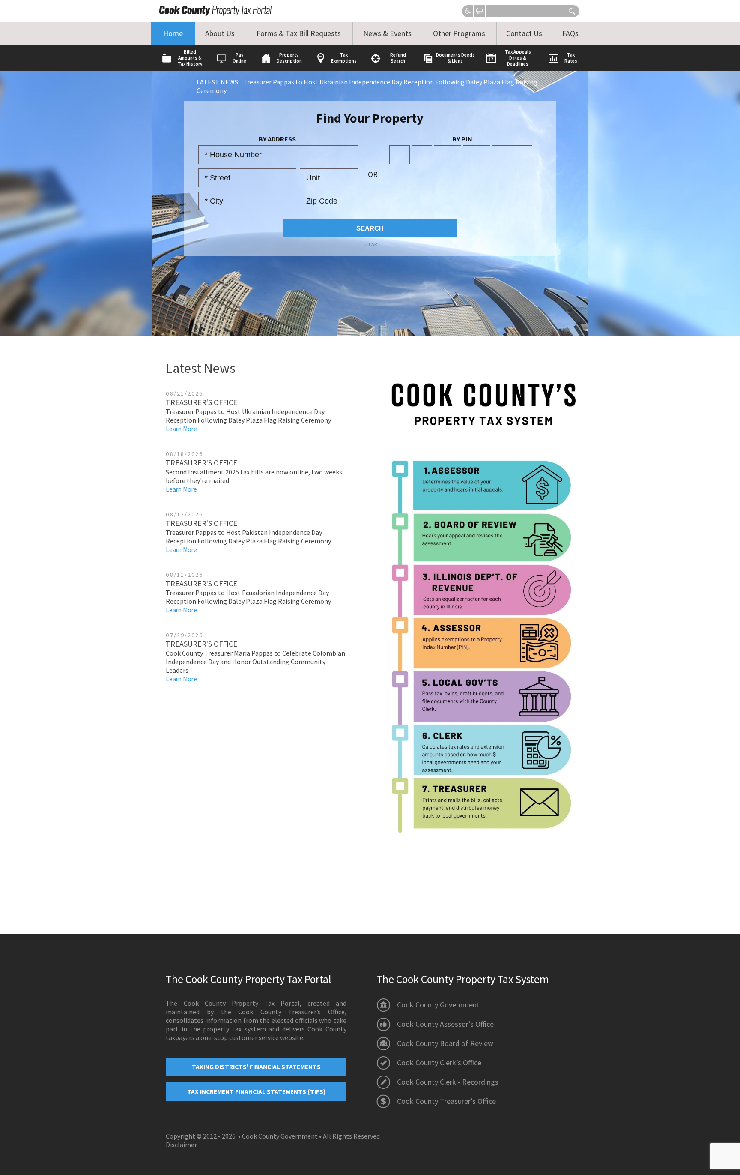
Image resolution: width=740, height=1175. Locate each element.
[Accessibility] (468, 11)
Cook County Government (438, 1005)
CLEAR (370, 244)
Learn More (181, 429)
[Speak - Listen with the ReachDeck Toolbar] (468, 11)
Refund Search (398, 58)
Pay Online (239, 58)
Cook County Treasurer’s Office (446, 1101)
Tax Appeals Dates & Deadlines (518, 58)
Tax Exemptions (344, 58)
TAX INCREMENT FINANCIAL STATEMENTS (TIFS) (256, 1092)
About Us (220, 33)
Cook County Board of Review (445, 1043)
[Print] (479, 11)
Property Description (289, 58)
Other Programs (459, 33)
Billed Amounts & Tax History (190, 58)
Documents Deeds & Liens (455, 58)
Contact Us (524, 33)
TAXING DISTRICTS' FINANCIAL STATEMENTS (256, 1067)
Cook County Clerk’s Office (439, 1062)
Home (173, 33)
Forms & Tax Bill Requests (299, 33)
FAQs (570, 33)
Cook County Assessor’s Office (445, 1024)
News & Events (387, 33)
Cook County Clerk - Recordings (447, 1082)
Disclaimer (181, 1144)
